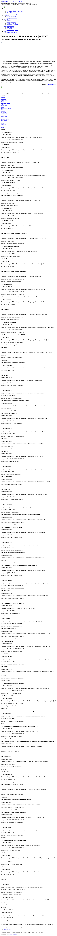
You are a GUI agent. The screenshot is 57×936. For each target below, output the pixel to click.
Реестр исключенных (12, 18)
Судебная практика (11, 23)
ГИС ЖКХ (9, 28)
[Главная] (4, 7)
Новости (9, 20)
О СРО (5, 8)
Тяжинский (3, 125)
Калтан (2, 123)
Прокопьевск (4, 113)
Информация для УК (9, 26)
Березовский (4, 105)
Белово (2, 109)
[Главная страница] (12, 1)
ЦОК (5, 31)
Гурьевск (3, 111)
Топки (2, 107)
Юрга (2, 104)
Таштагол (3, 117)
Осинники (3, 115)
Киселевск (3, 112)
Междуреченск (4, 116)
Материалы (6, 19)
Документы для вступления (14, 14)
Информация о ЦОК (12, 32)
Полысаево (3, 124)
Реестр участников (11, 16)
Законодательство (11, 22)
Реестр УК (6, 15)
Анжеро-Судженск (5, 103)
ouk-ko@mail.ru (8, 929)
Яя (1, 121)
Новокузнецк (4, 100)
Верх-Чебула (4, 120)
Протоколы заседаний (12, 24)
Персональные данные (12, 30)
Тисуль (2, 127)
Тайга (2, 101)
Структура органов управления (14, 11)
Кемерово (3, 97)
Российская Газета (51, 84)
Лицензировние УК (12, 27)
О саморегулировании (12, 10)
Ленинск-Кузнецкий (6, 108)
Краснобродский (5, 119)
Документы (9, 12)
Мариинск (3, 99)
